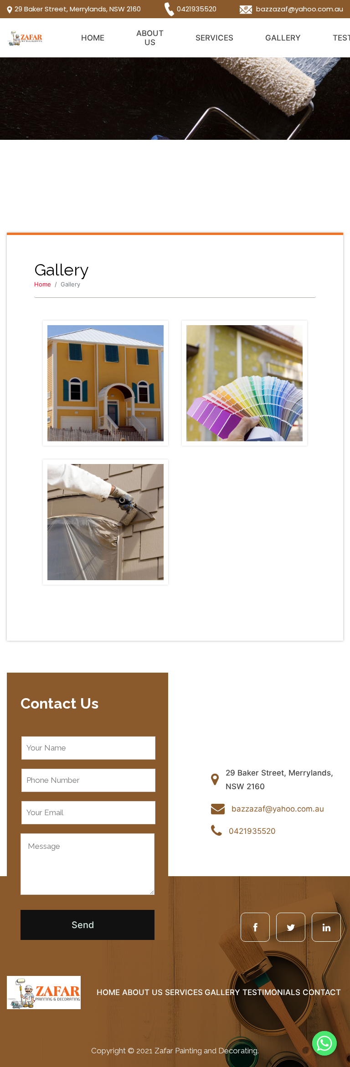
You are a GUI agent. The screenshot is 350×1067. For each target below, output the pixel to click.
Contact (322, 992)
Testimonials (271, 992)
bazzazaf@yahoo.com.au (298, 9)
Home (92, 37)
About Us (150, 38)
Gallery (283, 37)
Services (214, 37)
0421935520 (196, 8)
